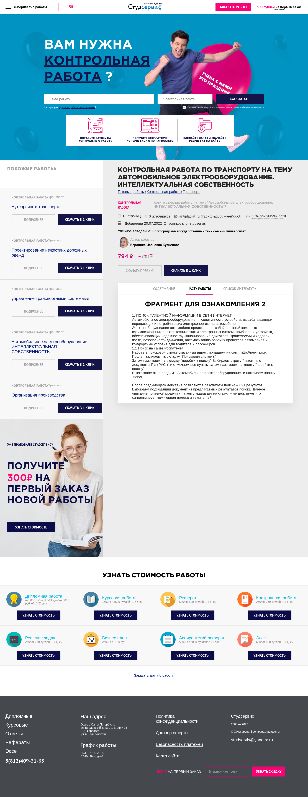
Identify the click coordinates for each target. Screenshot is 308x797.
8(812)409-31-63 (24, 760)
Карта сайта (167, 755)
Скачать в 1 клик (79, 219)
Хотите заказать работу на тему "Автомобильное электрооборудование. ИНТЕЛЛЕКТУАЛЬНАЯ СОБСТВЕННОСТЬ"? (213, 204)
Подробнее (33, 219)
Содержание (164, 289)
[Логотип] (145, 6)
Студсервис (242, 716)
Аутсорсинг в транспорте (36, 206)
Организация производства (38, 395)
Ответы (14, 733)
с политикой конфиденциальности (248, 107)
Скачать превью (140, 270)
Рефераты (17, 742)
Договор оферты (172, 732)
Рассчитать (239, 99)
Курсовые (16, 724)
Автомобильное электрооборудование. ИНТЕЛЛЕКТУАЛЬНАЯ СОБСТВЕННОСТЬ (50, 346)
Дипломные (18, 716)
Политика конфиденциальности (177, 719)
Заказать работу (233, 7)
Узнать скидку (268, 771)
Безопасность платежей (179, 744)
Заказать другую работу (154, 675)
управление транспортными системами (50, 298)
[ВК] (71, 6)
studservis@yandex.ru (252, 739)
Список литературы (240, 289)
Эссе (11, 751)
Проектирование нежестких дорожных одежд (49, 252)
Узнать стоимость (31, 527)
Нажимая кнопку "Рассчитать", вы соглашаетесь (226, 107)
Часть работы (199, 289)
